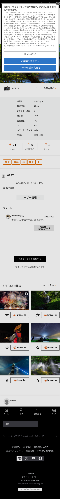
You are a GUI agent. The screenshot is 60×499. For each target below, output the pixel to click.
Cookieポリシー (28, 43)
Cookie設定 (30, 54)
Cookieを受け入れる (30, 67)
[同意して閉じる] (58, 3)
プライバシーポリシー (36, 46)
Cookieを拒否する (30, 61)
